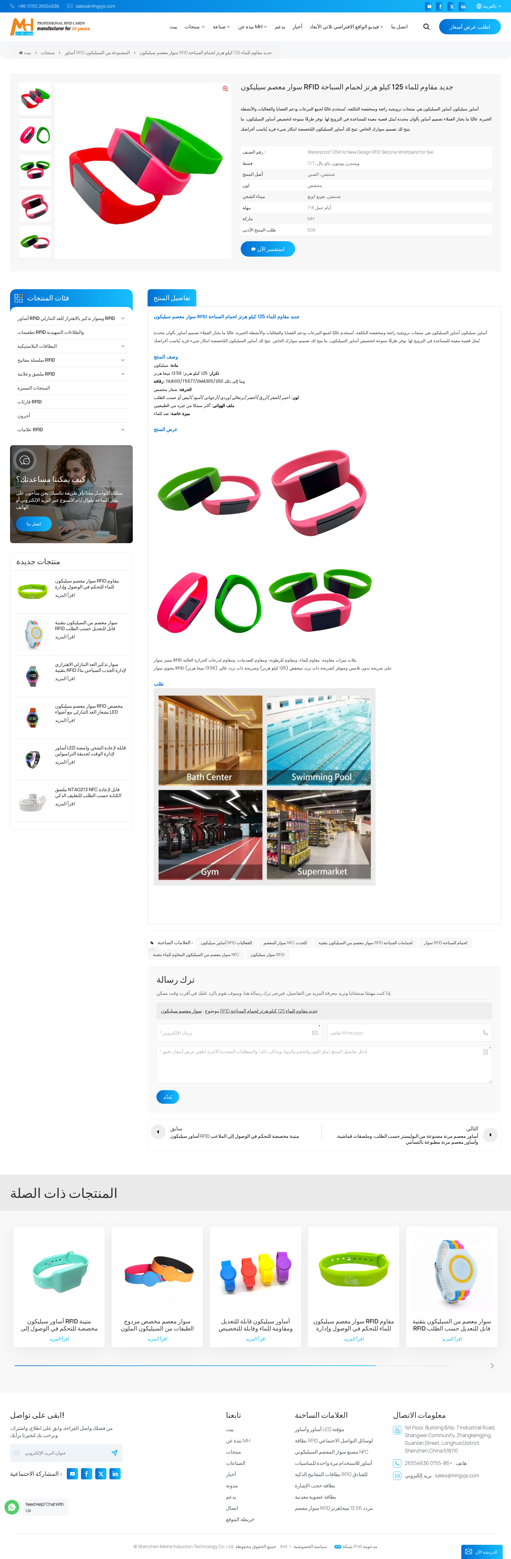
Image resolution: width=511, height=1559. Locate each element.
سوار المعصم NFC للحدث (285, 942)
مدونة (232, 1485)
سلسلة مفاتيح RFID (36, 360)
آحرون (23, 415)
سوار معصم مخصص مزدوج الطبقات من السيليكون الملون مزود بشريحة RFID (157, 1325)
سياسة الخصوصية (310, 1546)
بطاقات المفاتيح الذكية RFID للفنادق (331, 1474)
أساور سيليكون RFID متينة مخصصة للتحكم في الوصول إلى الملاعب (59, 1325)
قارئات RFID (29, 401)
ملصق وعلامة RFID (36, 374)
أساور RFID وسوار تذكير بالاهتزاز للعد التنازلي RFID (66, 318)
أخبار (297, 26)
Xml (283, 1546)
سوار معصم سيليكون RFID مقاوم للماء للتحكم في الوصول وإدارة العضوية (87, 584)
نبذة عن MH (250, 26)
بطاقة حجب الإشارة (315, 1485)
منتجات (192, 26)
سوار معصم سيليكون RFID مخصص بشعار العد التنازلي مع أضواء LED (89, 709)
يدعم (280, 26)
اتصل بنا (399, 26)
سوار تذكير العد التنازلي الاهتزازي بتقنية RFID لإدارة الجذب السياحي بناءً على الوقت (90, 667)
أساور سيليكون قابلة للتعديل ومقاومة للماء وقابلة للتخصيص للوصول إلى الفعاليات (256, 1325)
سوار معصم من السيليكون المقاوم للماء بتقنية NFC (196, 954)
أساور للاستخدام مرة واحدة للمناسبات (333, 1463)
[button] (492, 1366)
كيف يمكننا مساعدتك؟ (50, 479)
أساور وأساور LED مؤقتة (319, 1429)
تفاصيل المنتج (171, 297)
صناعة (219, 26)
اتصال (232, 1508)
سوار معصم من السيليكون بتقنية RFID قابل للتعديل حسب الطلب (86, 625)
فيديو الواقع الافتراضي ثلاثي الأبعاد (344, 26)
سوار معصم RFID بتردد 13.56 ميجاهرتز (334, 1508)
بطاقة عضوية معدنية (315, 1496)
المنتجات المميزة (33, 387)
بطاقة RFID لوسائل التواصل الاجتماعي (334, 1440)
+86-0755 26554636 (38, 6)
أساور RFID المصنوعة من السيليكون (97, 52)
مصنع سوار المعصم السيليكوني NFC (331, 1451)
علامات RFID (30, 429)
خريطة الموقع (240, 1519)
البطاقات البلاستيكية (37, 346)
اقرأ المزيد (65, 595)
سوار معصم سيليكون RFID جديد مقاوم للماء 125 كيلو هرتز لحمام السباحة (239, 1011)
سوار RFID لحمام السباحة (445, 942)
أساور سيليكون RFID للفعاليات (226, 942)
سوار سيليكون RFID (267, 954)
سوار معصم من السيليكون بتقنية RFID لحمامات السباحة (365, 942)
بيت (173, 26)
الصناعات (235, 1463)
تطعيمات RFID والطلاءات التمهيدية (50, 332)
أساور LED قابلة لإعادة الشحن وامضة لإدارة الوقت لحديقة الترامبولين (90, 751)
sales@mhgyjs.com (95, 6)
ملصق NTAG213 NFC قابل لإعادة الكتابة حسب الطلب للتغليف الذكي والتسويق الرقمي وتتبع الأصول (88, 792)
